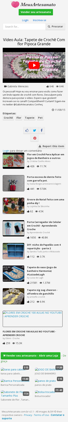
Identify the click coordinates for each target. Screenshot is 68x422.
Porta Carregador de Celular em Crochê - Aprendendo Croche (44, 225)
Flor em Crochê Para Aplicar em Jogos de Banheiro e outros (45, 156)
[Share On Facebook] (41, 130)
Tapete (29, 117)
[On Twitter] (34, 130)
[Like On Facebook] (27, 130)
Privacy (28, 415)
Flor (19, 117)
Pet (40, 117)
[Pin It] (34, 138)
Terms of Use (41, 415)
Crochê (8, 117)
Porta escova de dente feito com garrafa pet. (44, 178)
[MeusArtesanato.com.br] (34, 4)
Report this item (52, 146)
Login (25, 20)
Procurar (56, 26)
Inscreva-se (39, 20)
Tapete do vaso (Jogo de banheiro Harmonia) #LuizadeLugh (42, 271)
